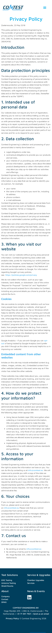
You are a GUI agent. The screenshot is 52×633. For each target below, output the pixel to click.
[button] (44, 7)
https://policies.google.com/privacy (21, 275)
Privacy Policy (12, 618)
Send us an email (41, 614)
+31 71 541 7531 (23, 614)
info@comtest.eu (35, 470)
